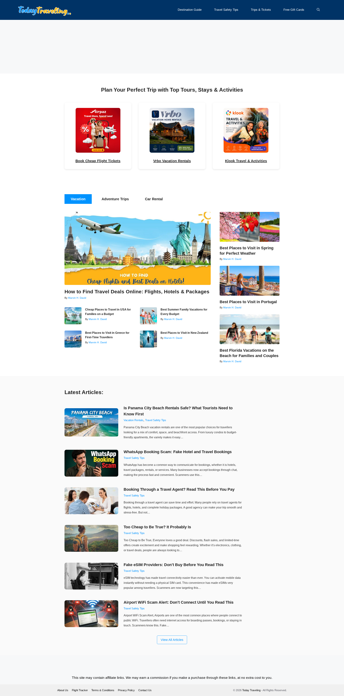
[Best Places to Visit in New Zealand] (148, 339)
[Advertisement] (172, 47)
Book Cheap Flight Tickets (97, 161)
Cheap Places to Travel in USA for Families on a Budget (108, 312)
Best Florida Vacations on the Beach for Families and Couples (249, 353)
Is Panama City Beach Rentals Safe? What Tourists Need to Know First (178, 411)
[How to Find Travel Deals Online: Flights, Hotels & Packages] (137, 248)
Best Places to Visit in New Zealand (184, 332)
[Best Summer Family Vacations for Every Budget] (148, 315)
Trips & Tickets (261, 9)
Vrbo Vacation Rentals (172, 161)
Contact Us (145, 690)
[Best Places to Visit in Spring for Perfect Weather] (250, 227)
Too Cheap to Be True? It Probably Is (157, 527)
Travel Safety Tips (226, 9)
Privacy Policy (126, 690)
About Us (62, 690)
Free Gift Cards (293, 9)
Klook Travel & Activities (246, 161)
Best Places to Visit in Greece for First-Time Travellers (107, 335)
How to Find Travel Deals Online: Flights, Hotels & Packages (136, 291)
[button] (318, 9)
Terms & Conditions (102, 690)
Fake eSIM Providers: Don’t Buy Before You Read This (173, 564)
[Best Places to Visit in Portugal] (250, 281)
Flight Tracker (80, 690)
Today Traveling (251, 690)
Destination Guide (190, 9)
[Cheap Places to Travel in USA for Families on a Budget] (73, 315)
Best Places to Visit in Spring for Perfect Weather (246, 251)
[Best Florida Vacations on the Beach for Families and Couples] (250, 329)
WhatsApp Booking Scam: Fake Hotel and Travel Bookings (178, 452)
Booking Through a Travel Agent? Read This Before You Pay (179, 489)
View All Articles (172, 640)
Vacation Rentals (133, 420)
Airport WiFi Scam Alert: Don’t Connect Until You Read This (178, 602)
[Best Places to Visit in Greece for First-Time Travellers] (73, 339)
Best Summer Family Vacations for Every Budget (184, 312)
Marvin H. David (77, 297)
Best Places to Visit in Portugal (248, 302)
